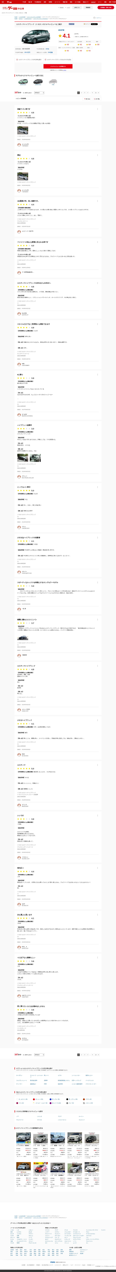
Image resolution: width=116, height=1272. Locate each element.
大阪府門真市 (25, 997)
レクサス (19, 1232)
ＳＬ (87, 1243)
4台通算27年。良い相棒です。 (28, 201)
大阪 (39, 1253)
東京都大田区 (25, 755)
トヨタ (12, 1230)
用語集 (81, 1253)
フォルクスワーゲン (22, 1241)
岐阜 (35, 1249)
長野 (31, 1255)
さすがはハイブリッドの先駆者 (28, 537)
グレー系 (71, 1103)
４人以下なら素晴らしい (26, 957)
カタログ (93, 2)
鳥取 (43, 1253)
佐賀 (57, 1249)
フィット (67, 1243)
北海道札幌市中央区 (27, 573)
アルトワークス (77, 1237)
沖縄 (62, 1253)
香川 (53, 1249)
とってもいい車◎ (23, 487)
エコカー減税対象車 (77, 1084)
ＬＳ (87, 1237)
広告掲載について (90, 1264)
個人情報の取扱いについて (47, 1264)
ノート (74, 1241)
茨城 (17, 1255)
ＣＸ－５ (57, 1237)
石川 (31, 1249)
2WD (45, 1084)
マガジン (82, 1251)
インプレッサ (68, 1235)
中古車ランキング (73, 1253)
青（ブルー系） (56, 1099)
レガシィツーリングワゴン (92, 1239)
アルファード (19, 1120)
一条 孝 (24, 608)
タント (66, 1237)
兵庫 (39, 1255)
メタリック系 (89, 1103)
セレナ (46, 1239)
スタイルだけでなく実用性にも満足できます (33, 324)
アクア (60, 1116)
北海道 (12, 1249)
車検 (71, 2)
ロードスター (68, 1233)
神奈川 (26, 1251)
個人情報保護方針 (30, 1264)
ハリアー (47, 1232)
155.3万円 (27, 52)
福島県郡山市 (25, 314)
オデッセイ (57, 1235)
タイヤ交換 (77, 2)
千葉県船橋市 (25, 145)
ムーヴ (74, 1243)
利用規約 (38, 1264)
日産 (11, 1232)
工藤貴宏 (24, 655)
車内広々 (20, 868)
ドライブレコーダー (91, 1084)
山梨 (31, 1253)
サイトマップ (77, 1264)
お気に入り (77, 7)
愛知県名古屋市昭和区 (27, 416)
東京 (25, 1249)
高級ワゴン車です (23, 109)
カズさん (24, 1038)
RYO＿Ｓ (24, 946)
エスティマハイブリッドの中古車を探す (30, 59)
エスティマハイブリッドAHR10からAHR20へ (34, 283)
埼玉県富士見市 (25, 858)
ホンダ (12, 1233)
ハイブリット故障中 (24, 425)
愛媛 (53, 1251)
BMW (18, 1243)
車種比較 (71, 1251)
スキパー (24, 571)
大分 (57, 1255)
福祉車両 (60, 1084)
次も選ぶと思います (24, 915)
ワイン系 (21, 1103)
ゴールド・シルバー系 (41, 1103)
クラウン (57, 1232)
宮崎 (62, 1249)
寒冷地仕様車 (33, 1080)
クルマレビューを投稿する (58, 66)
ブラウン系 (88, 1099)
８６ (46, 1243)
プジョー (31, 1241)
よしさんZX (25, 144)
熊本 (57, 1253)
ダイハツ (12, 1237)
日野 (18, 1235)
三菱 (11, 1241)
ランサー (103, 1230)
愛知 (35, 1253)
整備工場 (65, 2)
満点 (19, 155)
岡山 (49, 1249)
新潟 (25, 1253)
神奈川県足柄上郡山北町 (28, 477)
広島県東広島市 (25, 528)
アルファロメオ (32, 1243)
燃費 (70, 1249)
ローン (100, 2)
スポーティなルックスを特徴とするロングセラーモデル (37, 582)
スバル (12, 1239)
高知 (53, 1253)
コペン (56, 1243)
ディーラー (19, 1084)
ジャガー (31, 1239)
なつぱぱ (24, 414)
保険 (105, 2)
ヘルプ (68, 7)
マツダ (12, 1243)
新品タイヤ (85, 2)
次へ (96, 92)
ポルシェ (31, 1235)
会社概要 (23, 1264)
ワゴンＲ (75, 1230)
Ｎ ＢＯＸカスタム (90, 1233)
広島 (49, 1251)
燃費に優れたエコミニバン (27, 619)
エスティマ (21, 765)
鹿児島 (62, 1251)
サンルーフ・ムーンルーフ (36, 1076)
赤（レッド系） (40, 1099)
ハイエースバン (62, 1120)
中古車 (15, 16)
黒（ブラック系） (73, 1099)
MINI (18, 1237)
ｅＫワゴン (89, 1235)
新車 (45, 2)
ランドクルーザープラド (92, 1230)
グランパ (24, 476)
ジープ (30, 1237)
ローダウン (19, 1075)
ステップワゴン (58, 1241)
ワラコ (24, 526)
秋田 (17, 1249)
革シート (46, 1075)
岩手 (11, 1253)
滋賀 (39, 1249)
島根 (43, 1255)
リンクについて (58, 1264)
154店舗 (50, 52)
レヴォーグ (67, 1239)
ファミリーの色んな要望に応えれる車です (32, 242)
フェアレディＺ (77, 1233)
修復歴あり (33, 1084)
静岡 (35, 1251)
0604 (23, 754)
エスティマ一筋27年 (27, 231)
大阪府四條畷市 (25, 365)
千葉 (21, 1255)
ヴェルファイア (49, 1237)
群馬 (21, 1251)
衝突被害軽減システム (64, 1080)
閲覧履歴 (88, 7)
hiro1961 (24, 313)
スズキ (12, 1235)
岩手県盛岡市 (25, 1040)
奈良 (43, 1249)
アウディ (31, 1233)
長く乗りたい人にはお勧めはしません (31, 1006)
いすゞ (18, 1230)
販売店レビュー (73, 1255)
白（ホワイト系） (23, 1099)
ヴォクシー (82, 1120)
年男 (23, 363)
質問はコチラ (65, 1264)
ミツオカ (19, 1233)
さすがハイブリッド (24, 720)
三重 (35, 1255)
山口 (49, 1253)
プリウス (39, 1120)
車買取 (50, 2)
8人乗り (20, 375)
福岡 (53, 1255)
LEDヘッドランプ (76, 1080)
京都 (39, 1251)
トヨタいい (25, 857)
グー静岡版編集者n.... (28, 272)
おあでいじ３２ (26, 995)
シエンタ (39, 1116)
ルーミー (81, 1116)
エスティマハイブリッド (26, 666)
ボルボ (30, 1232)
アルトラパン (89, 1241)
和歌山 (44, 1251)
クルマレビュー (84, 1249)
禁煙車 (46, 1080)
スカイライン (68, 1241)
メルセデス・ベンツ (22, 1239)
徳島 (49, 1255)
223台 (47, 49)
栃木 (21, 1249)
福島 (17, 1253)
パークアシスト (90, 1080)
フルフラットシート (21, 1080)
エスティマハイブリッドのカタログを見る (59, 59)
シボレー (31, 1230)
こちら (64, 70)
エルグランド (58, 1239)
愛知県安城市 (25, 806)
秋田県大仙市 (25, 948)
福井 (31, 1251)
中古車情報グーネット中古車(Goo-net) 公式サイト (105, 1266)
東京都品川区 (25, 905)
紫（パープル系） (57, 1103)
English (62, 7)
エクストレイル (49, 1241)
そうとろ (24, 804)
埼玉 (21, 1253)
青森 (11, 1251)
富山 (25, 1255)
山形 (17, 1251)
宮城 (11, 1255)
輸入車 (30, 2)
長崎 (57, 1251)
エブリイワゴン (77, 1239)
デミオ (66, 1230)
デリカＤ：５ (76, 1232)
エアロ (59, 1075)
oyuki (23, 904)
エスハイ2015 (26, 709)
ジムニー (47, 1235)
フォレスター (68, 1232)
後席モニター (89, 1075)
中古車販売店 (38, 2)
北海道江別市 (25, 711)
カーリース (57, 2)
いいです (20, 815)
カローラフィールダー (78, 1235)
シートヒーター (76, 1075)
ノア (17, 1116)
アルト (87, 1232)
